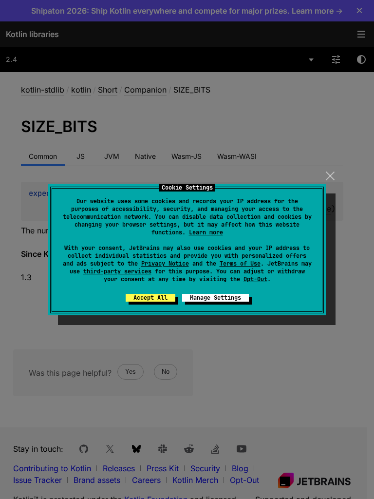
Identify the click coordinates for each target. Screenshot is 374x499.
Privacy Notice (165, 264)
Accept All (150, 298)
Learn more (206, 232)
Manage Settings (215, 298)
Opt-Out (255, 279)
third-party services (117, 271)
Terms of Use (240, 264)
